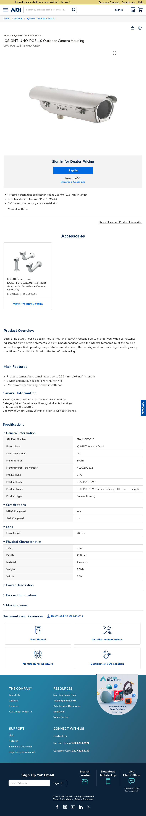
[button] (143, 408)
